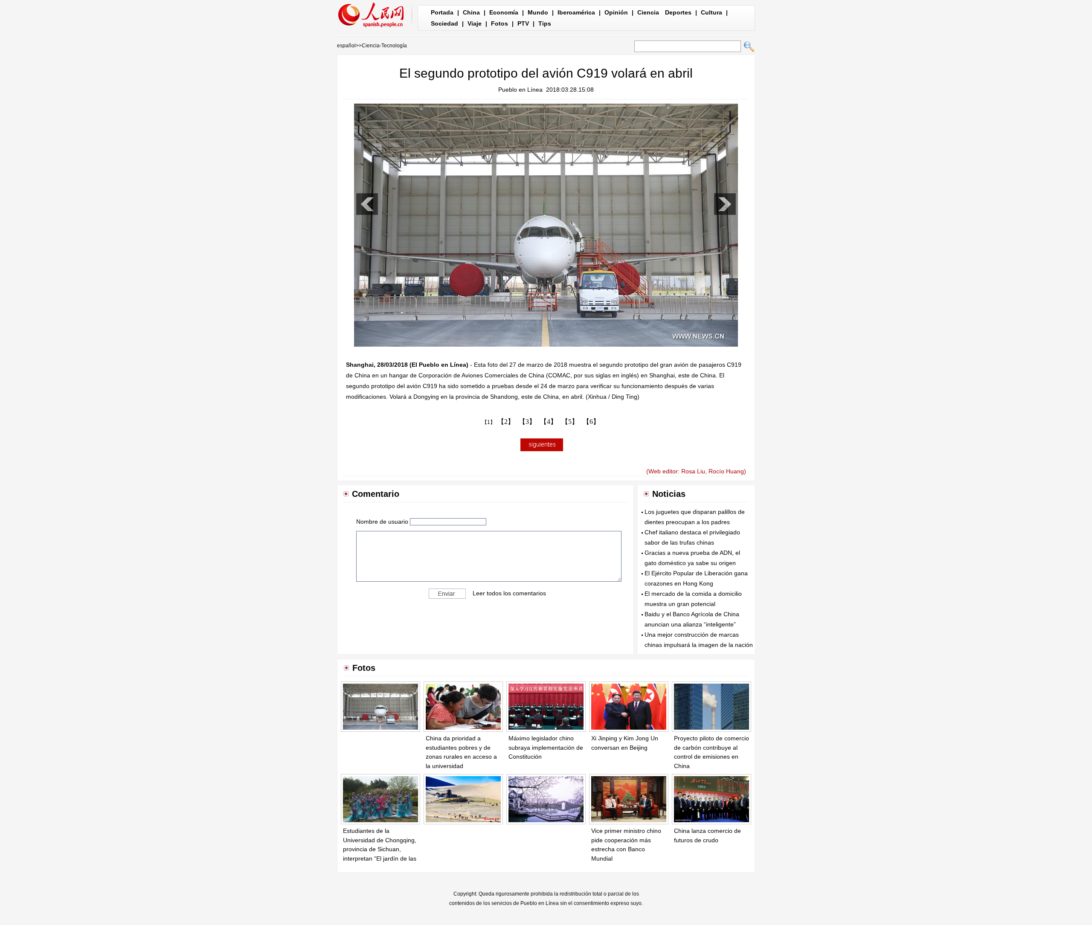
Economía (503, 12)
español (346, 46)
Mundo (538, 12)
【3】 (527, 421)
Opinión (616, 12)
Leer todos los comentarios (509, 593)
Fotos (499, 23)
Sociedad (444, 23)
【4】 (548, 421)
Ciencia (648, 12)
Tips (544, 23)
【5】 (569, 421)
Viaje (475, 23)
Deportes (678, 12)
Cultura (711, 12)
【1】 (488, 422)
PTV (523, 23)
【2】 (505, 421)
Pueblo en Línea (520, 89)
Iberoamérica (576, 12)
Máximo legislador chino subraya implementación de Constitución (545, 747)
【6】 (591, 421)
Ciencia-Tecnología (384, 46)
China (471, 12)
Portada (442, 12)
